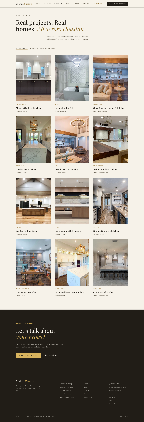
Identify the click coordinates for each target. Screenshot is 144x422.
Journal (76, 3)
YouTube (112, 397)
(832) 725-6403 (50, 355)
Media (68, 3)
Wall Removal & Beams (67, 397)
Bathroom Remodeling (66, 387)
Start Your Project (117, 3)
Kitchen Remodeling (66, 384)
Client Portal (98, 3)
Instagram (112, 394)
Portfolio (58, 3)
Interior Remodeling (65, 394)
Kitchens (32, 48)
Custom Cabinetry (65, 390)
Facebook (112, 404)
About (37, 3)
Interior (51, 48)
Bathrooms (42, 48)
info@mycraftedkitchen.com (117, 387)
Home (18, 15)
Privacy (121, 416)
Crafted (24, 3)
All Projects (22, 48)
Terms (126, 416)
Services (47, 3)
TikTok (111, 400)
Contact (86, 3)
